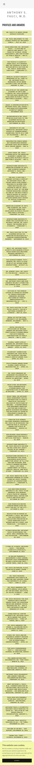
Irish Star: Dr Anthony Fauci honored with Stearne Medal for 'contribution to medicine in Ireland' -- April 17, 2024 (17, 388)
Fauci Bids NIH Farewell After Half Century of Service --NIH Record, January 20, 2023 (17, 700)
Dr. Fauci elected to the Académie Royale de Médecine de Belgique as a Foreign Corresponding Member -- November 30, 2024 (17, 235)
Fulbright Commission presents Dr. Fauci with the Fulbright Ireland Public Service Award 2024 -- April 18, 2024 (17, 355)
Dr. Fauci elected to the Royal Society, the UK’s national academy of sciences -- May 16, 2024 (17, 310)
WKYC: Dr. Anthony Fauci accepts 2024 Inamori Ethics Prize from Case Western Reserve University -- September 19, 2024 (17, 251)
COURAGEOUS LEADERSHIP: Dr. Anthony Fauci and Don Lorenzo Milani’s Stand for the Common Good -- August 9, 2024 (17, 283)
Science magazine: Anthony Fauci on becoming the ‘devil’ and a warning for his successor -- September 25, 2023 (17, 534)
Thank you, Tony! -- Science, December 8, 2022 (17, 736)
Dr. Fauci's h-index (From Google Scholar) (16, 33)
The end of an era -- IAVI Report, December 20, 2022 (17, 729)
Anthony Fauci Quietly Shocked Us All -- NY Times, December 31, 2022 (17, 722)
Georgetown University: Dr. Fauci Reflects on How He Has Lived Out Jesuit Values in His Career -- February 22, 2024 (17, 447)
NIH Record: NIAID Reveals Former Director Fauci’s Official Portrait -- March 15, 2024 (17, 437)
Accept (16, 760)
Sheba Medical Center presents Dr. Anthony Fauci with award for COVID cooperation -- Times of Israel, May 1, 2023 (17, 617)
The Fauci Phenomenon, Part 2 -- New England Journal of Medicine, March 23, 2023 (17, 650)
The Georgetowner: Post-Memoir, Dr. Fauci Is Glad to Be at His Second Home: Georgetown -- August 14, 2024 (17, 263)
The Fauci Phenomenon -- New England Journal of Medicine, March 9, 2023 (17, 667)
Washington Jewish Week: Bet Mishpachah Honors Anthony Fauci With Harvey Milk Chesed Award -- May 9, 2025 (17, 144)
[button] (4, 4)
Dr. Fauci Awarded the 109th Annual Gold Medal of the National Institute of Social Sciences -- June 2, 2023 (17, 591)
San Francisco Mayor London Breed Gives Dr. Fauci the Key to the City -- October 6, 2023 (17, 506)
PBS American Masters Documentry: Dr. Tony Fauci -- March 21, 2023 (17, 659)
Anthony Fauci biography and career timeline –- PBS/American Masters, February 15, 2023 (17, 676)
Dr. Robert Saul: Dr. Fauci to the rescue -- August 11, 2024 (17, 273)
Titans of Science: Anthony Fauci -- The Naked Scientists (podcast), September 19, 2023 (17, 549)
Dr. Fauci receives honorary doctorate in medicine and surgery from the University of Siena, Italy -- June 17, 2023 (17, 579)
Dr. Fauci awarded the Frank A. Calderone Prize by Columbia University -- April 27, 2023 (17, 627)
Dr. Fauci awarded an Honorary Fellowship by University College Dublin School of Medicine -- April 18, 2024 (17, 376)
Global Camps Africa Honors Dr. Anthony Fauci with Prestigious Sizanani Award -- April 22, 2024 (17, 344)
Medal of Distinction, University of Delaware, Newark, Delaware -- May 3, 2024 (17, 320)
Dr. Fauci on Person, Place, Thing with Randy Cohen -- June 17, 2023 (17, 569)
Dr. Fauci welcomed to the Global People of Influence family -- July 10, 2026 (17, 40)
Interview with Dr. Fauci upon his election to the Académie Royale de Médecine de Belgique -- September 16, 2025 (16, 120)
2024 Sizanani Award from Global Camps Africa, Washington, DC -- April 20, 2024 (17, 366)
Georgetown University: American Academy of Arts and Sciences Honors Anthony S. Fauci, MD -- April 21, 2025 (17, 169)
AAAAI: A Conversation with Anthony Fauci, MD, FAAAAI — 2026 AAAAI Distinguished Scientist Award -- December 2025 (17, 108)
